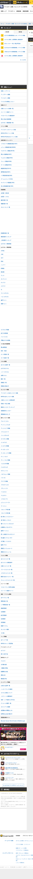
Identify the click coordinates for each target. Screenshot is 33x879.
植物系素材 (4, 608)
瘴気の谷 (3, 675)
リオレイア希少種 (5, 509)
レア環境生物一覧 (5, 604)
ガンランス (4, 279)
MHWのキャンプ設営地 (7, 643)
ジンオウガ (4, 442)
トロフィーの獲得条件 (6, 696)
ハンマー (3, 265)
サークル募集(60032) (6, 165)
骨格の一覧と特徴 (5, 403)
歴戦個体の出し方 (5, 414)
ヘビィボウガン (5, 296)
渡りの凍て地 (4, 654)
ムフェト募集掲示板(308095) (8, 147)
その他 (2, 633)
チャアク (3, 282)
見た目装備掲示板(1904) (7, 186)
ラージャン (4, 506)
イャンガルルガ (5, 435)
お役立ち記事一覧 (5, 685)
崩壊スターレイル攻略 (21, 848)
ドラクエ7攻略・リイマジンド (23, 844)
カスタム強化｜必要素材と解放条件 (13, 39)
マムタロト (4, 495)
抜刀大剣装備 (4, 333)
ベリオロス (4, 492)
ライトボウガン (5, 293)
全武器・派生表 (5, 193)
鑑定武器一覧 (4, 200)
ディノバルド (4, 456)
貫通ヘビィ (4, 303)
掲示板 (20, 32)
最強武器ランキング (6, 236)
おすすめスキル (5, 368)
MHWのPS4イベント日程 (7, 133)
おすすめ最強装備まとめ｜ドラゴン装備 (14, 35)
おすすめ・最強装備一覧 (7, 122)
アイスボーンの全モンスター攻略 (9, 393)
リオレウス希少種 (5, 513)
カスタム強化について (6, 692)
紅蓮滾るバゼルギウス (6, 527)
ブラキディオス (5, 485)
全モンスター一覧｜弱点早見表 (12, 43)
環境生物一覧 (4, 601)
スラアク (3, 286)
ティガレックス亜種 (6, 453)
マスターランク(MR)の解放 (8, 587)
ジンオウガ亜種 (5, 446)
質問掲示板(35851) (5, 172)
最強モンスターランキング (8, 407)
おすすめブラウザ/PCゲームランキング (14, 785)
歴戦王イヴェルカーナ (6, 548)
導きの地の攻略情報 (6, 119)
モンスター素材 (5, 629)
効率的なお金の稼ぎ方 (6, 714)
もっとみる (23, 60)
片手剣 (2, 250)
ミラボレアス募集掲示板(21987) (9, 143)
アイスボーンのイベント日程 (8, 129)
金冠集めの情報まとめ (6, 710)
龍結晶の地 (4, 678)
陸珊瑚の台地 (4, 671)
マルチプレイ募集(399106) (7, 151)
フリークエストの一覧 (6, 569)
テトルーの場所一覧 (6, 703)
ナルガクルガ (4, 467)
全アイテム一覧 (5, 597)
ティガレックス (5, 449)
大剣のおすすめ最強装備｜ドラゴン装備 (14, 51)
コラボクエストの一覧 (6, 573)
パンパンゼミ (4, 337)
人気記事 (7, 32)
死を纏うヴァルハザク (6, 538)
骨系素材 (3, 622)
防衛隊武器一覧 (5, 233)
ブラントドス (4, 488)
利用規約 (18, 835)
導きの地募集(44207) (6, 154)
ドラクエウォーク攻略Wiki (22, 850)
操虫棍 (2, 272)
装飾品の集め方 (5, 386)
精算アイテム (4, 626)
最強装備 (18, 11)
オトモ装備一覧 (5, 354)
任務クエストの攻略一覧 (7, 108)
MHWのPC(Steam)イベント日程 (9, 136)
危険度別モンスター (6, 410)
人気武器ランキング (6, 240)
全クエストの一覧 (5, 559)
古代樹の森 (4, 664)
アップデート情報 (5, 94)
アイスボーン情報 (5, 98)
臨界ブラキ (4, 545)
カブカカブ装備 (5, 329)
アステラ (3, 661)
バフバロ (3, 477)
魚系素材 (3, 619)
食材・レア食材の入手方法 (8, 700)
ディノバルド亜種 (5, 460)
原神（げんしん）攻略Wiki (22, 853)
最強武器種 (25, 11)
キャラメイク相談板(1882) (7, 182)
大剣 (2, 254)
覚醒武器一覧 (4, 203)
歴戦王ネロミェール (6, 552)
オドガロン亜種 (5, 439)
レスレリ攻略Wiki (20, 862)
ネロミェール (4, 470)
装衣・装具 (4, 351)
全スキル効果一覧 (5, 365)
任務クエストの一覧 (6, 566)
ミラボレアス (4, 499)
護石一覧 (3, 379)
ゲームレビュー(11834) (7, 179)
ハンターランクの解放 (6, 689)
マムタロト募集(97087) (7, 158)
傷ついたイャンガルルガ (7, 523)
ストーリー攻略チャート (7, 112)
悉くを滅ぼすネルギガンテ (8, 534)
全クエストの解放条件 (6, 562)
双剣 (2, 261)
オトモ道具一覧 (5, 358)
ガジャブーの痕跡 (5, 707)
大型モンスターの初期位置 (8, 400)
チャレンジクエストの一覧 (8, 580)
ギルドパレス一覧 (5, 207)
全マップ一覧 (4, 640)
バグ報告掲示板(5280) (6, 175)
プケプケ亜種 (4, 481)
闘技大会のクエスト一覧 (7, 576)
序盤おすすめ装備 (5, 340)
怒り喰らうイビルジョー (7, 516)
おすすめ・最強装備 (6, 244)
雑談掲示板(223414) (6, 168)
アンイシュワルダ (5, 424)
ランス (2, 275)
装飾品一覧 (4, 382)
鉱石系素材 (4, 615)
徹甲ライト (4, 300)
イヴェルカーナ (5, 432)
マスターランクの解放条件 (8, 115)
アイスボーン (11, 11)
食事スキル (4, 375)
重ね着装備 (4, 347)
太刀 (2, 258)
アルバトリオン (5, 421)
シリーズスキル (5, 372)
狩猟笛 (2, 268)
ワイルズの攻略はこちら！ (8, 101)
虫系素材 (3, 612)
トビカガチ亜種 (5, 463)
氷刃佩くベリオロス (6, 541)
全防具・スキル (5, 196)
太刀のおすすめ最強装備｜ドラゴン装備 (14, 47)
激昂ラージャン (5, 531)
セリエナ (3, 650)
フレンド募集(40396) (6, 161)
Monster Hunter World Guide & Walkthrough (13, 721)
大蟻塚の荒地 (4, 668)
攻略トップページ (5, 91)
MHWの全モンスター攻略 (7, 396)
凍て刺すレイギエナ (6, 520)
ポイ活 (10, 2)
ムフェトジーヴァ (5, 502)
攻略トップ (4, 11)
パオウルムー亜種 (5, 474)
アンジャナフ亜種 (5, 428)
